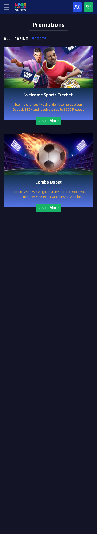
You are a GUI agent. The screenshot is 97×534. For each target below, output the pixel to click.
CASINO (21, 39)
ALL (7, 39)
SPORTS (39, 39)
